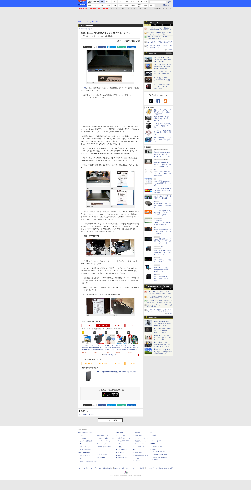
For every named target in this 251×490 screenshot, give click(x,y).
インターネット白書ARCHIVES (88, 461)
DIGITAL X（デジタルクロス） (105, 447)
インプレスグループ (152, 468)
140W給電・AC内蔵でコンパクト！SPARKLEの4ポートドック (162, 205)
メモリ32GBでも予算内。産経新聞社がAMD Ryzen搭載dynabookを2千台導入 (162, 66)
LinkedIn (133, 47)
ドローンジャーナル (85, 447)
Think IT (82, 435)
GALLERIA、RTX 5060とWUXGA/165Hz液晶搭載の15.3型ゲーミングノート (162, 269)
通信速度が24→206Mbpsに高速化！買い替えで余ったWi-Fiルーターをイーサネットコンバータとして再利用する (159, 34)
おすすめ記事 (152, 317)
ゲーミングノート (136, 8)
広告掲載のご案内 (107, 468)
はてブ (113, 47)
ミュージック (103, 363)
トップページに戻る (110, 420)
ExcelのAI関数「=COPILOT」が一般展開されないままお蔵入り (162, 222)
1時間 (147, 25)
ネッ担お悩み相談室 (85, 450)
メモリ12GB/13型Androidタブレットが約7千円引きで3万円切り (163, 139)
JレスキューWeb (139, 444)
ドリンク (117, 363)
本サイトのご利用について (85, 468)
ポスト (89, 47)
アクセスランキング (154, 22)
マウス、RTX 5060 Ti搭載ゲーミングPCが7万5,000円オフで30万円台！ (162, 86)
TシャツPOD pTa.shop (158, 451)
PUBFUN (153, 444)
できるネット (83, 458)
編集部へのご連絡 (119, 468)
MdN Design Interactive (141, 455)
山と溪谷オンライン (123, 449)
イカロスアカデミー (140, 447)
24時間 (154, 25)
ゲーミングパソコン (123, 8)
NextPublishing (101, 457)
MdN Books (138, 452)
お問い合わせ (97, 468)
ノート (88, 325)
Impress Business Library (103, 441)
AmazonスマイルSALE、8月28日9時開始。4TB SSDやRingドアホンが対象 (162, 213)
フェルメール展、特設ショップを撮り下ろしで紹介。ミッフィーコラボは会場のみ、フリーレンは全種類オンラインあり (159, 311)
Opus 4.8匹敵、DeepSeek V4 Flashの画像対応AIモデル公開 (162, 183)
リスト (94, 47)
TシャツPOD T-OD (123, 441)
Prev (83, 341)
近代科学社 (119, 455)
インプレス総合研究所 (86, 441)
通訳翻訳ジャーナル (140, 441)
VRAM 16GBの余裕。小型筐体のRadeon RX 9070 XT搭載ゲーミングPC (162, 252)
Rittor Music (119, 432)
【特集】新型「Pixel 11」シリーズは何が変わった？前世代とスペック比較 (162, 337)
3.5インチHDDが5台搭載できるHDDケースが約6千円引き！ (163, 126)
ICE (151, 432)
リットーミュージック (124, 435)
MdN (134, 450)
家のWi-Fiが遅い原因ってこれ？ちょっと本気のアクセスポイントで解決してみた (162, 164)
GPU (145, 8)
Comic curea (155, 438)
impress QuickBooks (157, 441)
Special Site (152, 53)
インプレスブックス (102, 454)
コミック (132, 363)
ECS (84, 88)
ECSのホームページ (86, 415)
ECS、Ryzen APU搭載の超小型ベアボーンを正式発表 (116, 371)
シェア (103, 47)
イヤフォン (88, 363)
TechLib (137, 460)
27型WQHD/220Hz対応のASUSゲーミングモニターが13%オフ (162, 119)
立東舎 (120, 444)
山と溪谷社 (119, 447)
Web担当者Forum (84, 438)
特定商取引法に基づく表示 (166, 468)
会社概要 (142, 468)
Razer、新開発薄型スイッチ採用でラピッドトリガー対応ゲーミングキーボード (162, 241)
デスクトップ (103, 325)
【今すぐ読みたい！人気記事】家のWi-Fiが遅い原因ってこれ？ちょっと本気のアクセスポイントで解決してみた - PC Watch (159, 42)
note (123, 47)
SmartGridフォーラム (102, 435)
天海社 (154, 435)
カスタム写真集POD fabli (159, 454)
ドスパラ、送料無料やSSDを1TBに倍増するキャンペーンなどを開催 (162, 190)
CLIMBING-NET (122, 452)
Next (137, 341)
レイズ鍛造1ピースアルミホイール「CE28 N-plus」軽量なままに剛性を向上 (162, 59)
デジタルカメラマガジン (86, 455)
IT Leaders (83, 444)
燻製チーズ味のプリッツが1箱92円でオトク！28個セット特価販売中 (162, 112)
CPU (150, 8)
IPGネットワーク (155, 449)
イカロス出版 (136, 432)
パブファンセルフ (157, 446)
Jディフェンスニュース (141, 438)
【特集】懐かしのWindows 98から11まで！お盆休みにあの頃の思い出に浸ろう (163, 351)
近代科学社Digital (122, 457)
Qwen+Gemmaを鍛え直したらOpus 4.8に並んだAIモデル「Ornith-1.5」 (162, 231)
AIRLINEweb (138, 435)
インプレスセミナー (102, 444)
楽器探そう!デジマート (124, 438)
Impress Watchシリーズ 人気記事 (159, 286)
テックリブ (136, 458)
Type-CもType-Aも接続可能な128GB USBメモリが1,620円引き (162, 133)
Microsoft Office (158, 8)
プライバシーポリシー (132, 468)
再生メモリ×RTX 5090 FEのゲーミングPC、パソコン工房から (162, 278)
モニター (113, 8)
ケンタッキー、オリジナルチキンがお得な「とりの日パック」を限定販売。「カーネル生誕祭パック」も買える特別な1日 (159, 302)
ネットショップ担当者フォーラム (105, 438)
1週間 (162, 25)
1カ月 (169, 25)
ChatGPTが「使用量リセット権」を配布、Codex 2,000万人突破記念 (162, 173)
